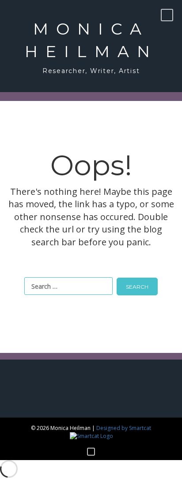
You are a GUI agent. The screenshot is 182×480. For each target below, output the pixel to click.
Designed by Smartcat (123, 428)
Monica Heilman (91, 40)
